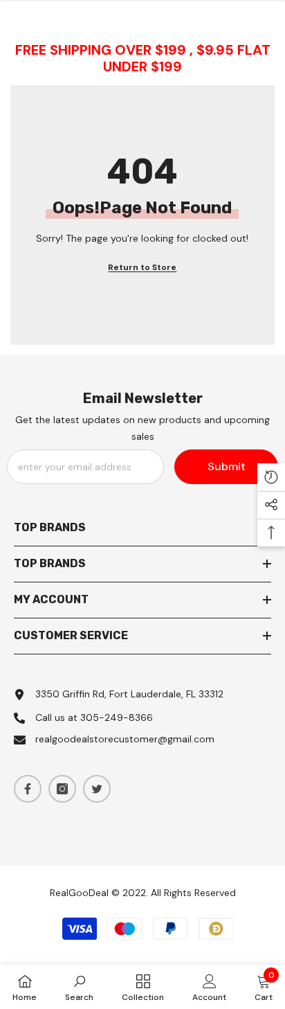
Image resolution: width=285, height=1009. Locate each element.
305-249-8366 (116, 717)
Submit (227, 466)
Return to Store (142, 267)
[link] (79, 986)
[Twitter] (97, 789)
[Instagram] (62, 789)
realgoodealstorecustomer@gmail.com (124, 739)
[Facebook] (28, 789)
